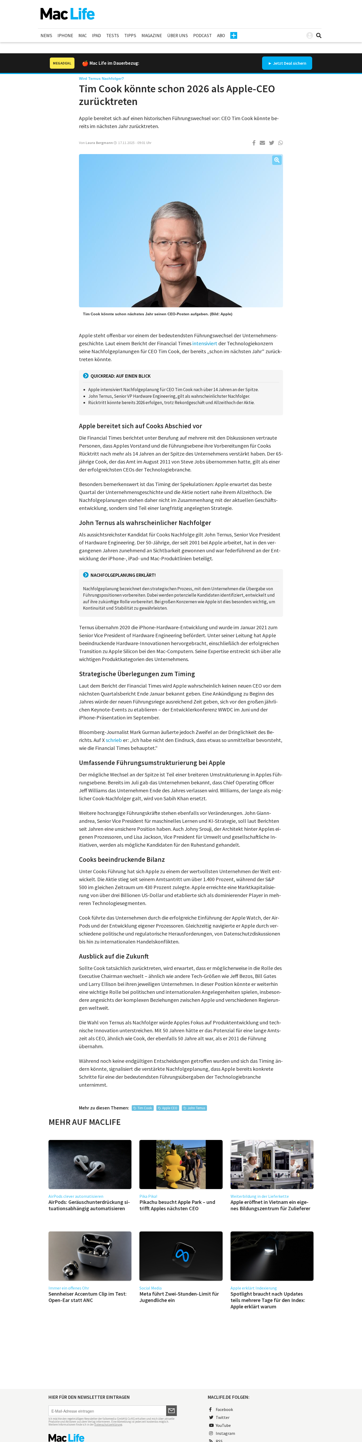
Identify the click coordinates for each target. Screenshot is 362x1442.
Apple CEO (169, 1108)
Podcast (202, 35)
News (46, 35)
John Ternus (196, 1108)
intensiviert (204, 343)
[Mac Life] (112, 1438)
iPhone (65, 35)
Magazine (152, 35)
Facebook (224, 1409)
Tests (112, 35)
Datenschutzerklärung (108, 1424)
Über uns (177, 35)
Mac (82, 35)
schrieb (114, 740)
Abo (221, 35)
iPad (96, 35)
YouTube (223, 1425)
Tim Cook (145, 1108)
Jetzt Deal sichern (289, 63)
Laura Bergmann (99, 142)
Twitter (222, 1417)
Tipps (130, 35)
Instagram (225, 1433)
